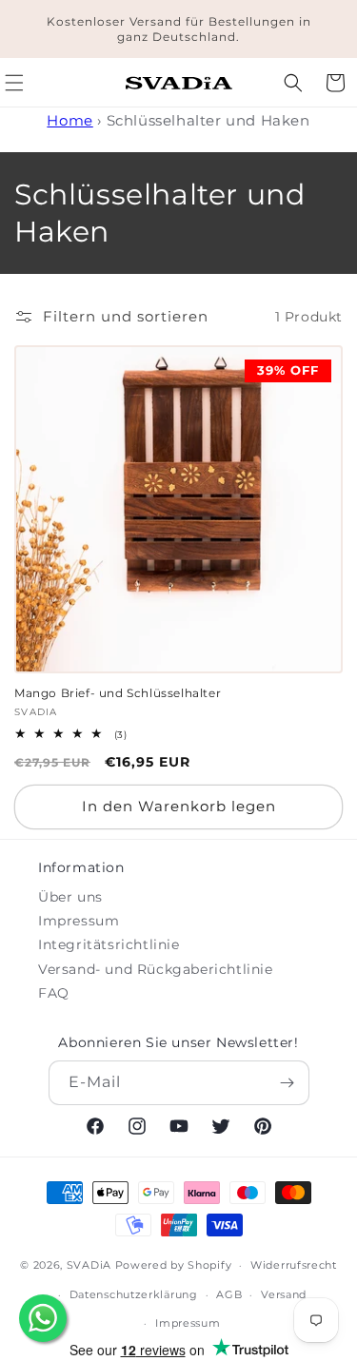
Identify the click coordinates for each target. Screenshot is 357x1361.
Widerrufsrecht (293, 1265)
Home (69, 120)
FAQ (53, 992)
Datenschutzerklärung (133, 1294)
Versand (284, 1294)
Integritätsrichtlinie (109, 944)
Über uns (70, 896)
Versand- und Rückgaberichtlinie (155, 969)
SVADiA (89, 1265)
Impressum (78, 920)
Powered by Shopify (173, 1265)
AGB (229, 1294)
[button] (293, 83)
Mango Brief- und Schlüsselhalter (117, 693)
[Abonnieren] (287, 1082)
